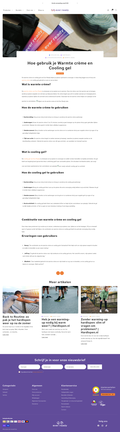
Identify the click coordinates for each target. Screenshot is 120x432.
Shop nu (41, 10)
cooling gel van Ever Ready (32, 159)
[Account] (108, 10)
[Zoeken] (116, 10)
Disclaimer (35, 404)
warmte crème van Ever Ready (33, 91)
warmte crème (26, 80)
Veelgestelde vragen (67, 392)
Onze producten (37, 392)
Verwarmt (46, 316)
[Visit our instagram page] (102, 426)
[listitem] (60, 3)
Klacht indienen (65, 407)
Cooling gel (55, 55)
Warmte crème (70, 57)
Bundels (19, 10)
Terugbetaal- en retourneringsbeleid (71, 401)
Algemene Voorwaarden (39, 401)
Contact (63, 410)
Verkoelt (5, 392)
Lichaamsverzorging (54, 57)
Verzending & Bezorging (68, 398)
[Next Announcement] (77, 3)
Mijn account (36, 395)
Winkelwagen (35, 398)
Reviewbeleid (65, 404)
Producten (7, 10)
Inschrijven (94, 367)
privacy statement (37, 372)
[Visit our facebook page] (98, 426)
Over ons (30, 10)
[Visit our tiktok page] (106, 426)
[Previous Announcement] (43, 3)
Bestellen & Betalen (67, 395)
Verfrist (5, 395)
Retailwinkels (65, 389)
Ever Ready (66, 55)
